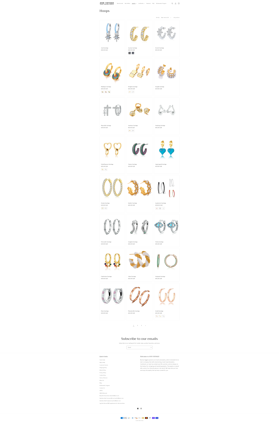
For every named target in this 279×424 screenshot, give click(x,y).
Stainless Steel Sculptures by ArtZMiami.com (110, 400)
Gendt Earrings (159, 311)
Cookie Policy (103, 375)
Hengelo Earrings (132, 86)
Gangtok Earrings (133, 242)
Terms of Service (103, 377)
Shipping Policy (103, 367)
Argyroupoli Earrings (161, 164)
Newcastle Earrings (106, 242)
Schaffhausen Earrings (107, 164)
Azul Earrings (104, 48)
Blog (101, 383)
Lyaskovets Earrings (160, 203)
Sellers (101, 390)
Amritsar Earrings (133, 125)
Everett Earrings (159, 48)
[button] (134, 3)
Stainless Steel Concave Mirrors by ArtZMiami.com (112, 398)
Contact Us (102, 388)
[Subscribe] (151, 347)
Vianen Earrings (132, 164)
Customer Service (104, 365)
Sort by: (158, 17)
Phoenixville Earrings (134, 311)
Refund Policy (103, 370)
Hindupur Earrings (106, 86)
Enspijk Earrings (159, 86)
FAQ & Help (102, 362)
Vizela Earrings (159, 242)
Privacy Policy (103, 372)
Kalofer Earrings (132, 203)
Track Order (102, 360)
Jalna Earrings (132, 276)
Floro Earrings (105, 311)
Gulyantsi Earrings (160, 276)
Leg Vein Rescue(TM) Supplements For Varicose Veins (112, 403)
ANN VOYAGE (141, 420)
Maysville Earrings (106, 125)
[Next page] (145, 325)
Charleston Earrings (106, 276)
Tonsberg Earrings (160, 125)
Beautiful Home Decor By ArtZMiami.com (109, 395)
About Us (102, 380)
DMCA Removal (103, 393)
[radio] (129, 53)
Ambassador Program (105, 385)
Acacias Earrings (132, 48)
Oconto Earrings (105, 203)
